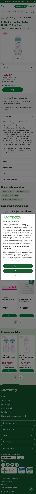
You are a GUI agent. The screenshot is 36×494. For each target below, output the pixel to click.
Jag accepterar (18, 266)
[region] (18, 247)
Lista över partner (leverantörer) (11, 261)
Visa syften (18, 275)
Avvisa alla (18, 271)
